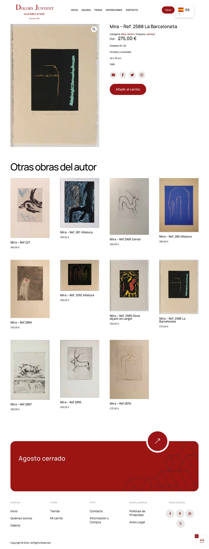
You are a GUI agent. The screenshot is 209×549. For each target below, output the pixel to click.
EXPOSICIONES (114, 10)
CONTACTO (132, 10)
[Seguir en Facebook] (170, 513)
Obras (168, 9)
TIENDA (98, 10)
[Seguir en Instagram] (189, 513)
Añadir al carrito (128, 89)
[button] (94, 29)
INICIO (74, 10)
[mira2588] (169, 451)
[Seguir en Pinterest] (180, 513)
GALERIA (86, 10)
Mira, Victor (127, 34)
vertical (150, 34)
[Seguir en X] (180, 523)
